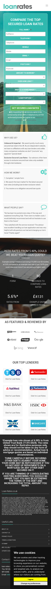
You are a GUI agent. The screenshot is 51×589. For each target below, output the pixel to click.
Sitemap (4, 543)
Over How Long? (25, 81)
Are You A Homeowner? (25, 90)
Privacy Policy (7, 536)
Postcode (25, 64)
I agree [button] (30, 579)
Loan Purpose (25, 98)
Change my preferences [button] (30, 583)
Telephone (25, 38)
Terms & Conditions (9, 540)
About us (5, 529)
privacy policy (31, 120)
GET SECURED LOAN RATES (25, 108)
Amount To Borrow (25, 73)
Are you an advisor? (9, 547)
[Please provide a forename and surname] (31, 30)
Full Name (24, 30)
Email (25, 56)
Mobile (25, 47)
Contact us (6, 532)
